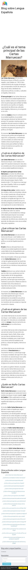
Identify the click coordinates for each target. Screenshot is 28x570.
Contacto (3, 551)
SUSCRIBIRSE (6, 564)
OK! (23, 567)
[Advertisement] (14, 29)
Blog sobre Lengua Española (12, 10)
